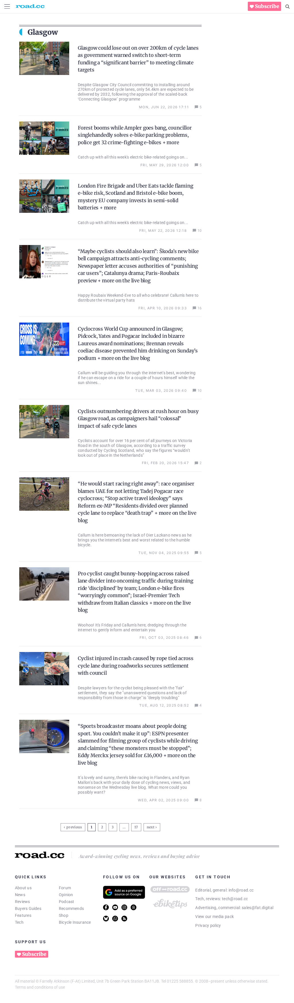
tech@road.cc (235, 898)
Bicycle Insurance (75, 922)
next (150, 827)
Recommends (71, 908)
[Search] (287, 6)
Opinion (66, 894)
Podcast (66, 901)
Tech (19, 922)
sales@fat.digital (257, 907)
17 (137, 826)
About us (23, 888)
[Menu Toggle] (7, 6)
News (20, 894)
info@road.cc (241, 890)
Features (23, 915)
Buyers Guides (28, 908)
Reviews (22, 901)
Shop (63, 915)
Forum (65, 888)
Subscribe (267, 6)
